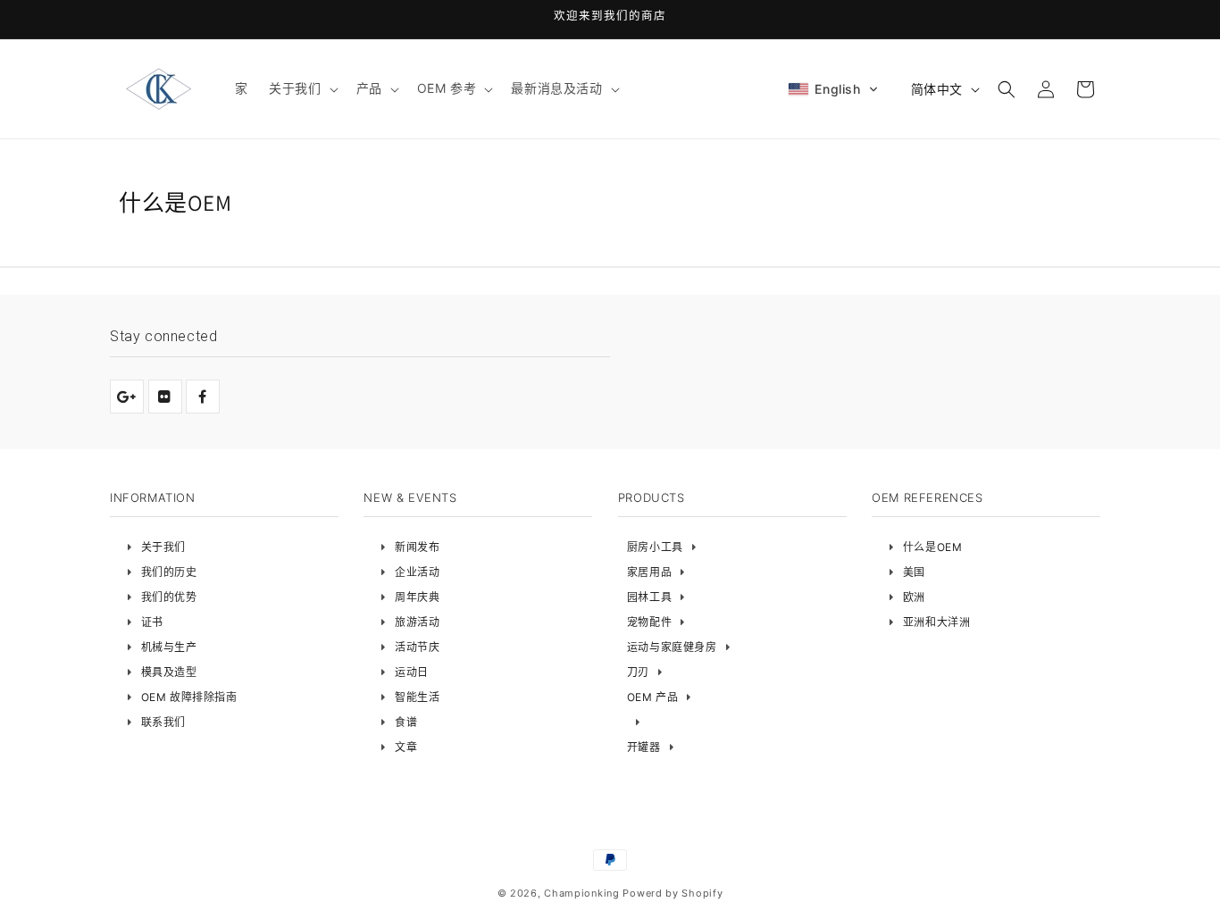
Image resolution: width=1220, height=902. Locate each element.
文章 (406, 747)
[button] (301, 88)
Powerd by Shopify (673, 893)
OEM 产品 (653, 697)
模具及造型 (169, 672)
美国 (914, 572)
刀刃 (638, 672)
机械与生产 (169, 647)
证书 (152, 622)
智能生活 (417, 697)
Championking (581, 893)
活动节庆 (417, 647)
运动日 (412, 672)
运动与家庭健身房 (672, 647)
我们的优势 (169, 597)
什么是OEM (933, 547)
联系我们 (163, 722)
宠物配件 (649, 622)
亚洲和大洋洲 (937, 622)
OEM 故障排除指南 (189, 697)
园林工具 (649, 597)
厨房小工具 (655, 547)
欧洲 (914, 597)
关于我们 (163, 547)
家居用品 (649, 572)
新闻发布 (417, 547)
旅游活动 (417, 622)
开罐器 (644, 747)
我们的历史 (169, 572)
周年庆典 (417, 597)
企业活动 (417, 572)
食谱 (406, 722)
